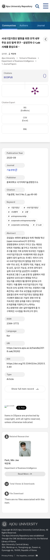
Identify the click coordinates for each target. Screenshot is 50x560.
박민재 (13, 54)
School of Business (27, 58)
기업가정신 (15, 208)
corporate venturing (20, 225)
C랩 (26, 212)
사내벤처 (14, 212)
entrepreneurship (18, 216)
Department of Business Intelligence (18, 61)
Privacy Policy (7, 556)
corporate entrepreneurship (23, 220)
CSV (25, 119)
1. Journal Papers (9, 64)
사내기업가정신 (32, 208)
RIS (25, 109)
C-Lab (38, 225)
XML (25, 129)
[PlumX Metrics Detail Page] (35, 90)
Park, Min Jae (12, 462)
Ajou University (8, 58)
